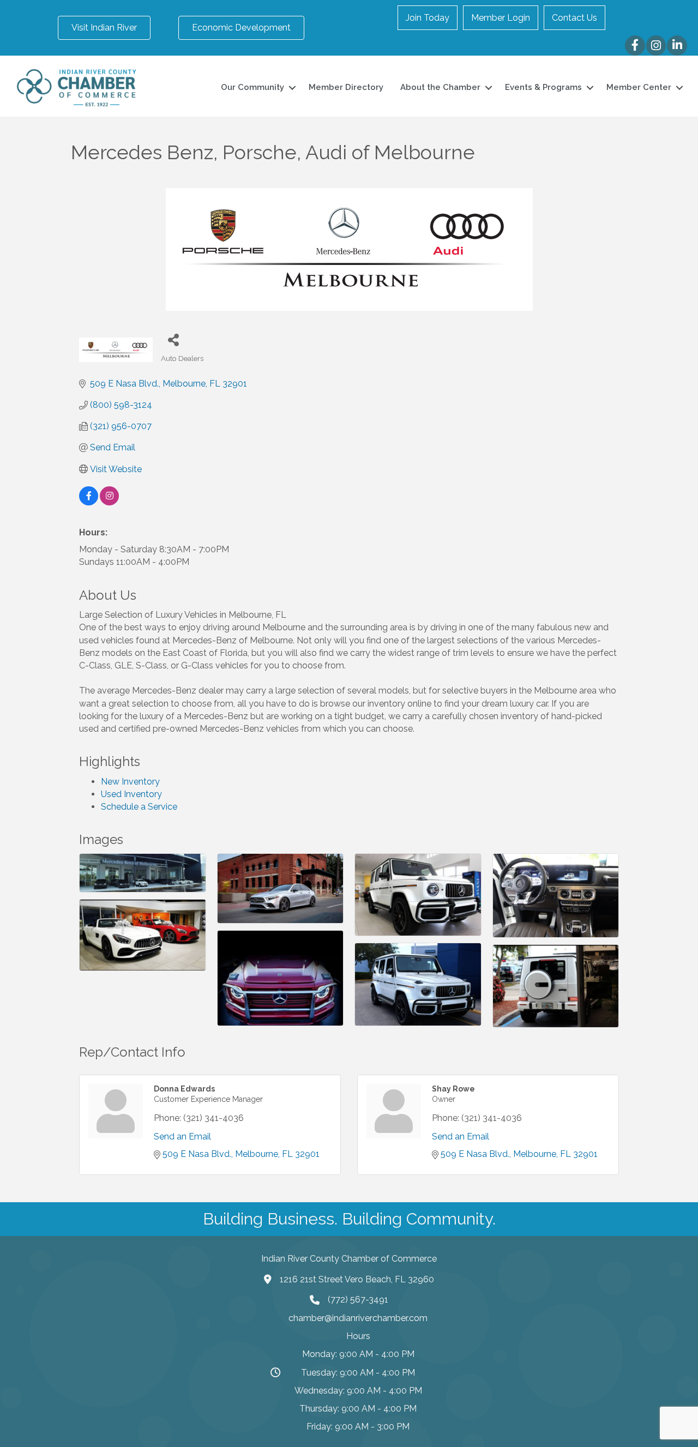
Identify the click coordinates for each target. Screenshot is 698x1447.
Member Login (500, 18)
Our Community (252, 87)
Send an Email (182, 1136)
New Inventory (130, 781)
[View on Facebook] (88, 502)
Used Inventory (131, 794)
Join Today (427, 18)
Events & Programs (543, 87)
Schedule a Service (139, 806)
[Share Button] (173, 339)
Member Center (638, 87)
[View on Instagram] (109, 502)
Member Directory (346, 87)
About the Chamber (440, 87)
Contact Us (574, 18)
